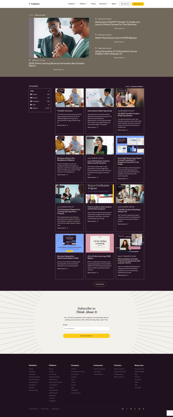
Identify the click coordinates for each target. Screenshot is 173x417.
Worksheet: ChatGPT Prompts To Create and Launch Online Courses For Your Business (117, 23)
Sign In (114, 4)
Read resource (58, 70)
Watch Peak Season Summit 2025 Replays (116, 38)
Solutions (71, 4)
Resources (103, 4)
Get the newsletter (85, 336)
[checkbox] (39, 94)
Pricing (93, 4)
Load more (100, 284)
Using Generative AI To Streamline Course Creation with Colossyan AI (116, 52)
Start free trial (125, 4)
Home (31, 15)
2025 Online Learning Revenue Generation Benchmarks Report (56, 64)
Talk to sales (137, 4)
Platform (83, 4)
